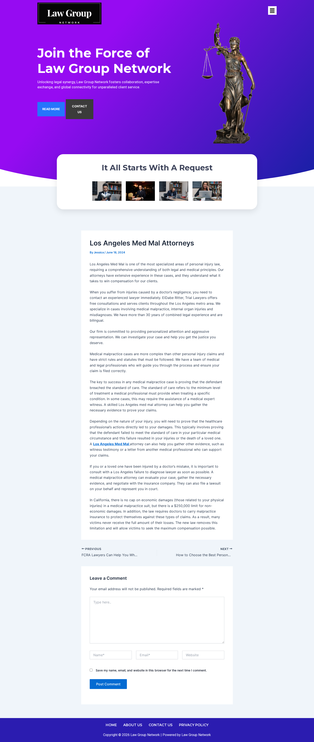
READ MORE (51, 109)
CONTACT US (79, 109)
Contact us (161, 725)
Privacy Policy (193, 725)
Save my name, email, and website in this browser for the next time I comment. (151, 670)
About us (132, 725)
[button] (272, 10)
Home (111, 725)
